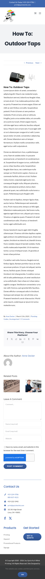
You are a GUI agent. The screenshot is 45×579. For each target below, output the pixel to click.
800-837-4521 (13, 497)
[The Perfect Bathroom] (12, 381)
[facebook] (5, 518)
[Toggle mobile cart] (35, 13)
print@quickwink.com (22, 5)
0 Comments (25, 319)
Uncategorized (14, 319)
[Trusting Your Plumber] (33, 381)
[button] (5, 386)
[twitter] (10, 518)
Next (37, 63)
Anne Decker (10, 316)
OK (22, 574)
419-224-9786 (13, 494)
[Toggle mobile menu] (40, 13)
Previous (29, 63)
